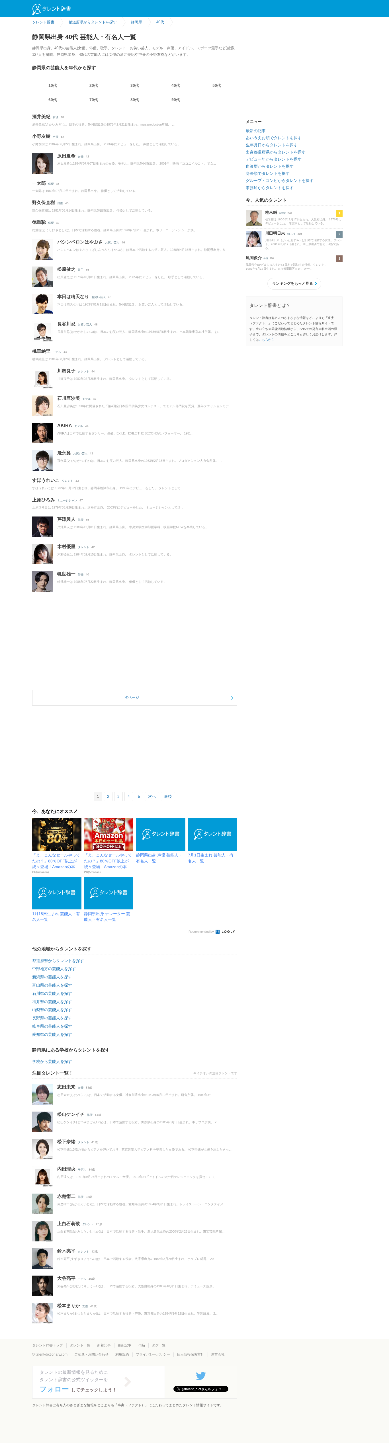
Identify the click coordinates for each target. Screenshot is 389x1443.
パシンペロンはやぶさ (80, 241)
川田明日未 (275, 233)
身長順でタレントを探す (268, 173)
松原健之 (66, 269)
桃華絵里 (41, 351)
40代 (175, 85)
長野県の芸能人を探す (52, 1018)
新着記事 (104, 1345)
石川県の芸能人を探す (52, 993)
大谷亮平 (66, 1278)
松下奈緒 (66, 1141)
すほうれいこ (46, 480)
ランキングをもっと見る (292, 283)
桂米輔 (271, 212)
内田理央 (66, 1169)
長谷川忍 (66, 323)
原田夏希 (66, 155)
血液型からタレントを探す (270, 166)
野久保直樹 (43, 202)
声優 (55, 136)
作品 (141, 1345)
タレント (83, 371)
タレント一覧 (80, 1345)
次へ (152, 796)
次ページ (131, 697)
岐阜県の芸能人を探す (52, 1026)
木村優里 (66, 546)
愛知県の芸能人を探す (52, 1034)
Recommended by (202, 931)
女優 (55, 117)
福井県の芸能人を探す (52, 1001)
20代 (93, 85)
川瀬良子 (66, 370)
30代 (134, 85)
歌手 (80, 269)
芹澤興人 (66, 519)
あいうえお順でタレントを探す (274, 138)
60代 (52, 99)
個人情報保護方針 (190, 1354)
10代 (52, 85)
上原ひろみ (43, 499)
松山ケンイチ (71, 1114)
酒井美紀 (41, 116)
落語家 (282, 213)
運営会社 (218, 1354)
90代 (175, 99)
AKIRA (64, 425)
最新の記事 (256, 130)
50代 (216, 85)
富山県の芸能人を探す (52, 985)
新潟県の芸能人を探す (52, 977)
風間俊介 (254, 257)
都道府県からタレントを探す (58, 960)
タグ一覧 (158, 1345)
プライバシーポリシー (153, 1354)
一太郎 (39, 183)
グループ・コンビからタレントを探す (280, 180)
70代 (93, 99)
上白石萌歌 (68, 1223)
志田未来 (66, 1087)
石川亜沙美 (68, 398)
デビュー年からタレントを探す (274, 159)
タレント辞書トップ (47, 1345)
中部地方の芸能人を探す (54, 968)
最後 (168, 796)
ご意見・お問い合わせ (91, 1354)
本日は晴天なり (73, 296)
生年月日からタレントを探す (272, 145)
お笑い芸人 (112, 242)
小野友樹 (41, 136)
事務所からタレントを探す (270, 187)
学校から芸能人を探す (52, 1061)
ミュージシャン (67, 500)
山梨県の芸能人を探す (52, 1009)
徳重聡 (39, 222)
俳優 (51, 183)
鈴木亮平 (66, 1251)
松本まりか (68, 1305)
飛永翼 (64, 452)
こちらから (267, 339)
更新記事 (124, 1345)
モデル (57, 351)
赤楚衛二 (66, 1196)
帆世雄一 (66, 573)
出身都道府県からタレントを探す (276, 152)
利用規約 (122, 1354)
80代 (134, 99)
